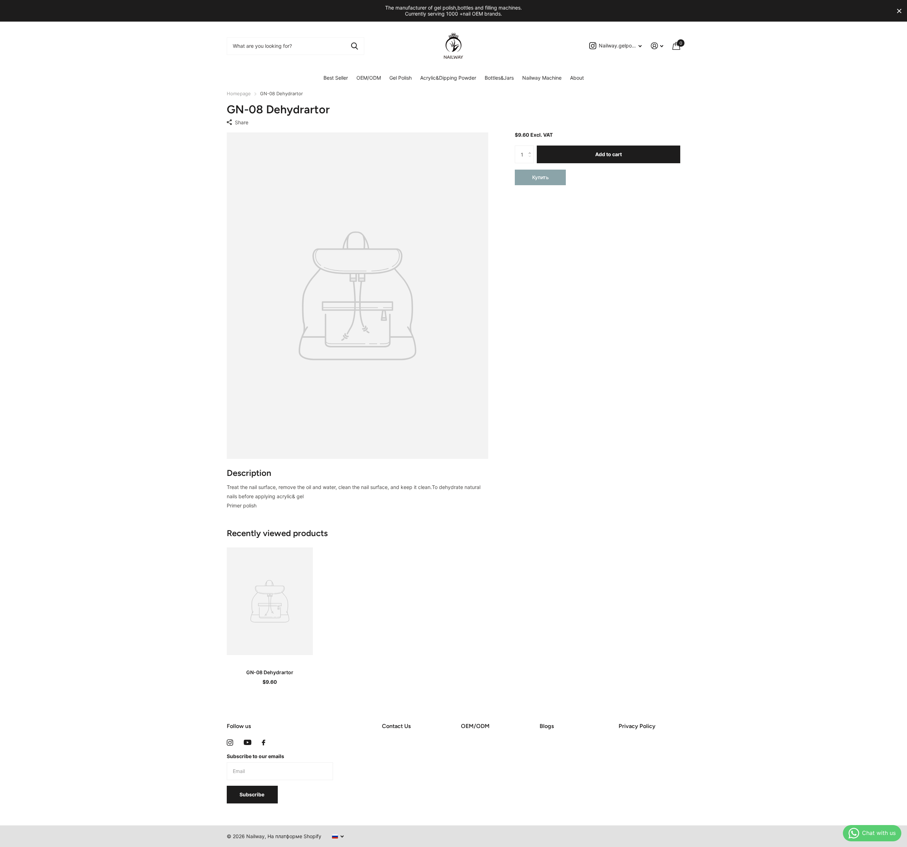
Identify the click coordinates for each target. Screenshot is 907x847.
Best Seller (335, 78)
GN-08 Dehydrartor (269, 672)
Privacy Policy (637, 726)
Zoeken (354, 46)
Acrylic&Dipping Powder (448, 78)
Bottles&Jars (499, 78)
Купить (540, 177)
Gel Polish (400, 78)
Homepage (239, 93)
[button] (531, 148)
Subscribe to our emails (255, 756)
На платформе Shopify (294, 836)
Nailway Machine (542, 78)
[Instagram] (230, 742)
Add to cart (608, 154)
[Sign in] (657, 46)
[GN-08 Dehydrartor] (270, 601)
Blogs (547, 726)
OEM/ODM (368, 78)
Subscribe (252, 794)
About (577, 78)
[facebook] (263, 742)
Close (899, 11)
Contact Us (396, 726)
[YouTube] (247, 742)
